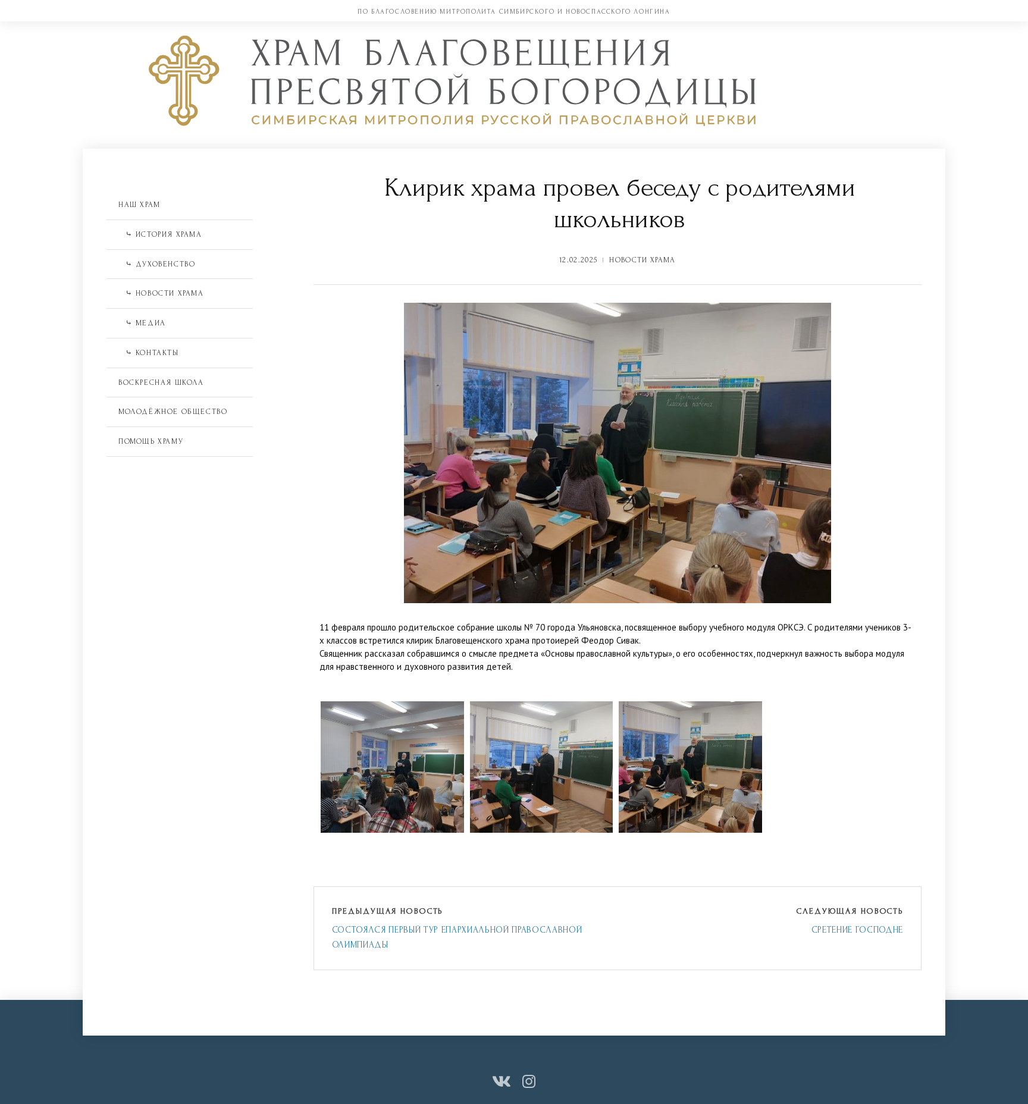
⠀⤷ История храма (160, 234)
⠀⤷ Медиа (142, 323)
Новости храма (642, 260)
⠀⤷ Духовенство (156, 264)
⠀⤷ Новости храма (161, 293)
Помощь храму (150, 441)
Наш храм (139, 204)
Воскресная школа (161, 382)
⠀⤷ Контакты (148, 353)
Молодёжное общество (172, 411)
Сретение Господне (857, 930)
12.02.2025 (578, 260)
